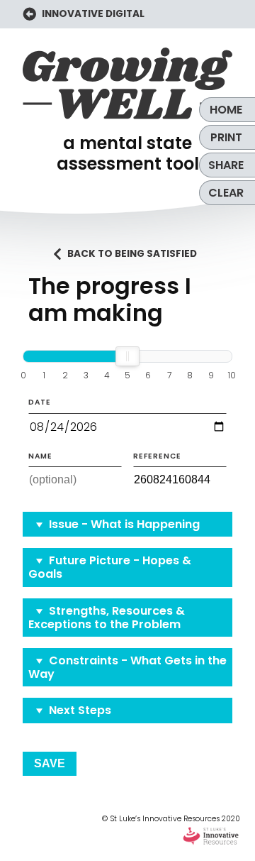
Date (39, 402)
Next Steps (80, 710)
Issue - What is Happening (124, 524)
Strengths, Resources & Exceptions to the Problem (106, 617)
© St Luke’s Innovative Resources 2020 (171, 818)
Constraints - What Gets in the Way (127, 667)
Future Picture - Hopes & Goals (109, 567)
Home (226, 110)
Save (49, 763)
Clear (226, 193)
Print (226, 137)
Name (40, 456)
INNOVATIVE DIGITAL (92, 14)
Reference (157, 456)
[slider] (127, 356)
